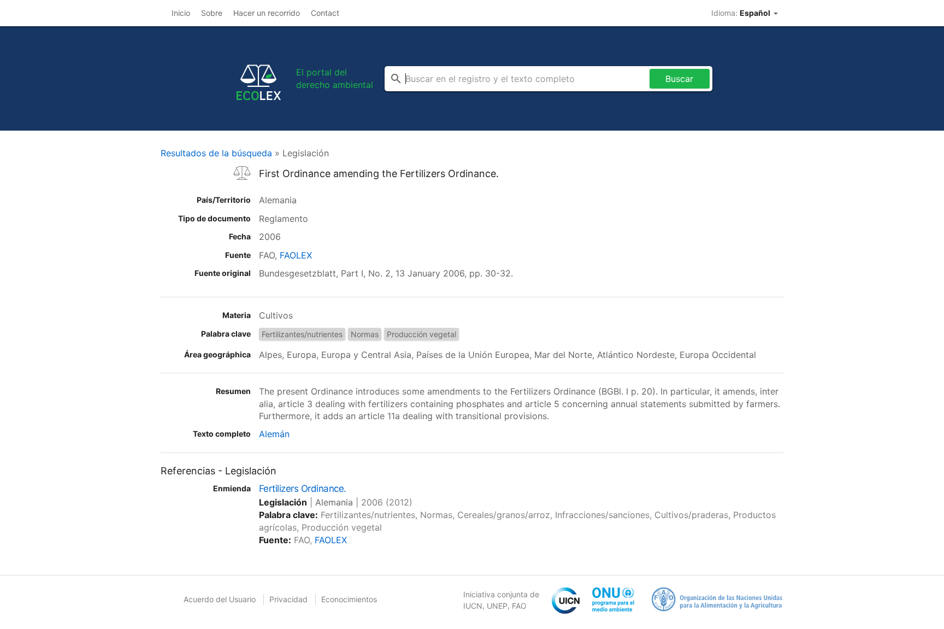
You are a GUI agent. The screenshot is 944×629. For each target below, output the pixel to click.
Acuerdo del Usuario (220, 599)
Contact (325, 12)
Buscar (679, 78)
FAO (519, 605)
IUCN (472, 605)
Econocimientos (349, 599)
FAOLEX (296, 255)
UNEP (497, 605)
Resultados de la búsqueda (216, 153)
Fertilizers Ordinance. (302, 488)
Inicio (181, 12)
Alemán (274, 433)
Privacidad (288, 599)
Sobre (211, 12)
